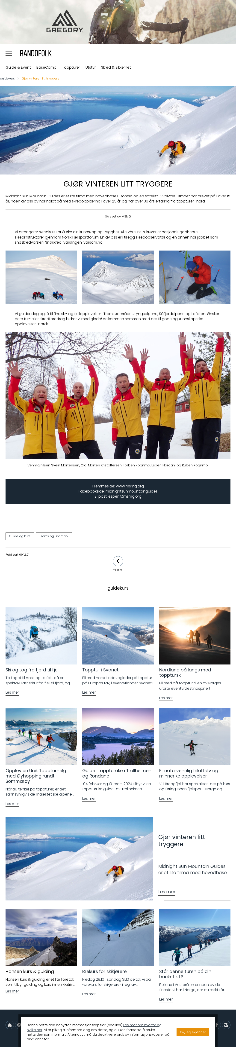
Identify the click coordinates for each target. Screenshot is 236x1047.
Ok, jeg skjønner (193, 1032)
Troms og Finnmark (53, 536)
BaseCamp (46, 67)
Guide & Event (18, 67)
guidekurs (7, 78)
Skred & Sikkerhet (116, 67)
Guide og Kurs (19, 536)
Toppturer (71, 67)
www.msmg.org (130, 486)
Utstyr (91, 67)
